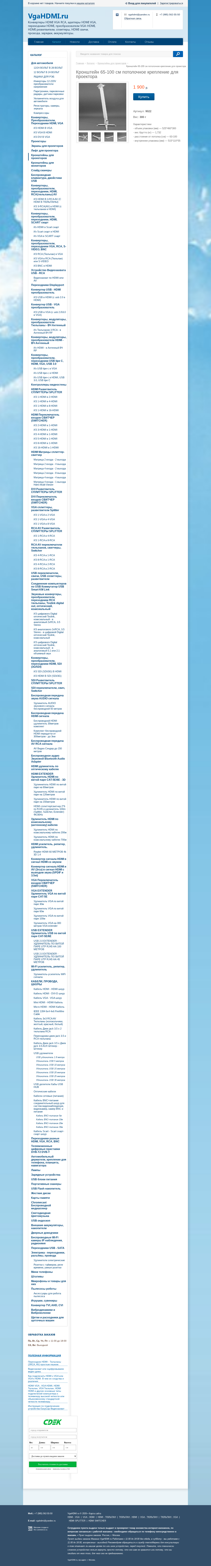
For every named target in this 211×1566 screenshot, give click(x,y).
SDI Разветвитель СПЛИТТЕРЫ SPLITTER (46, 682)
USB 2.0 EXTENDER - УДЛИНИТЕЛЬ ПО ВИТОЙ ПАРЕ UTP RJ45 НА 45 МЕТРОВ (49, 957)
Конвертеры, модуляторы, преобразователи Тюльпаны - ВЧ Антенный (48, 322)
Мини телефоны (42, 1272)
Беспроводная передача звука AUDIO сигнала (47, 697)
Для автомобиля (42, 63)
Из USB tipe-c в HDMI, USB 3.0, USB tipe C (49, 379)
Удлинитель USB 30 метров (50, 1080)
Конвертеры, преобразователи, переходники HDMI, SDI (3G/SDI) (46, 662)
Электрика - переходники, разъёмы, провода (48, 1254)
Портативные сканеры (46, 1184)
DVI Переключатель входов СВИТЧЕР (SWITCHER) (44, 499)
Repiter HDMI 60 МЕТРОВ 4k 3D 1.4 (50, 853)
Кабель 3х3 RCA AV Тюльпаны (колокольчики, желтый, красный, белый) (48, 1021)
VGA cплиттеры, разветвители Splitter (45, 509)
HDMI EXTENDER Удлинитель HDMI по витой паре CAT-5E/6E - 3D (48, 776)
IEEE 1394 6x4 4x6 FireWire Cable (49, 1012)
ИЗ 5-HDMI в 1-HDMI (45, 438)
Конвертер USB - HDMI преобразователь (46, 291)
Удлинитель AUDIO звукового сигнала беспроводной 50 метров (48, 706)
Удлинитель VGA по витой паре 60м (48, 910)
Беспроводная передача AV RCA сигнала (47, 742)
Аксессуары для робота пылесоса (47, 1295)
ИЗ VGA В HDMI (43, 132)
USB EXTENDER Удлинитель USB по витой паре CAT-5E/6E (48, 933)
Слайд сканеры (41, 170)
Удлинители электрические (49, 1260)
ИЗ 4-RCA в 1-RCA (44, 555)
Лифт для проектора (44, 150)
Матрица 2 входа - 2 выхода (50, 459)
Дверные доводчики (44, 1232)
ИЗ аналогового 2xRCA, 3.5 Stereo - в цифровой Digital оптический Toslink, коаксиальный (49, 633)
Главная (39, 41)
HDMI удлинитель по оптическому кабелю (45, 768)
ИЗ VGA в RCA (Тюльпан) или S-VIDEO (48, 260)
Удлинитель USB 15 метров (50, 1068)
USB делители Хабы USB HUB (48, 1085)
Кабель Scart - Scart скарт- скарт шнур (49, 1132)
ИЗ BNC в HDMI (43, 265)
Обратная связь (132, 18)
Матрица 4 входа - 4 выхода (50, 477)
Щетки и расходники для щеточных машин (47, 1319)
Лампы (35, 1170)
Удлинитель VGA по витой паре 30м (48, 902)
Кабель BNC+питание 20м (49, 1123)
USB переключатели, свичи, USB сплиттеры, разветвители (46, 576)
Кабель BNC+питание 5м (49, 1115)
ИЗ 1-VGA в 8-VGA (44, 523)
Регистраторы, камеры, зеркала (47, 107)
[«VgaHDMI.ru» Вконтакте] (117, 14)
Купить (143, 97)
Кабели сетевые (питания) (49, 1095)
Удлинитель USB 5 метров (50, 1061)
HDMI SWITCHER (97, 1520)
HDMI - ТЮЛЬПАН (107, 1517)
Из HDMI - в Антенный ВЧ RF (48, 349)
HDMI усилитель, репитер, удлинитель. (48, 845)
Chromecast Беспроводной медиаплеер (41, 1205)
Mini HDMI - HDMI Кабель (48, 1002)
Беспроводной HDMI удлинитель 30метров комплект (46, 723)
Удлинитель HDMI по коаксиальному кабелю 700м (50, 838)
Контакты (130, 41)
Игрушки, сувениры (44, 1300)
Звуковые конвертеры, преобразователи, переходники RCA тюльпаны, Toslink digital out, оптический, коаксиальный (47, 601)
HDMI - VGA (74, 1517)
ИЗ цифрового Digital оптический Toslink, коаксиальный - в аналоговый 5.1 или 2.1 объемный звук (47, 648)
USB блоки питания (44, 1179)
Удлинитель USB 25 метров (50, 1076)
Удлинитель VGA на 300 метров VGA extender (47, 924)
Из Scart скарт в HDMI (46, 231)
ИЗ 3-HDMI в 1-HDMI (45, 429)
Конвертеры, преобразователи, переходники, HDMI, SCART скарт (44, 218)
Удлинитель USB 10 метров (50, 1065)
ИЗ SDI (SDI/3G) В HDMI (47, 671)
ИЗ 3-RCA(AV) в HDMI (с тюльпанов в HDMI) (48, 208)
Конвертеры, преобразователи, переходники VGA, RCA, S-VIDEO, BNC (48, 245)
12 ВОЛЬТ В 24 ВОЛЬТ (46, 72)
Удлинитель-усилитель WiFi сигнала (50, 975)
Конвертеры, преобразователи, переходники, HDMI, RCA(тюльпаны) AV (44, 190)
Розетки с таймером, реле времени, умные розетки (48, 1266)
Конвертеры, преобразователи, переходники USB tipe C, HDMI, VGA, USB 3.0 (47, 359)
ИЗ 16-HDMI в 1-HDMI (46, 447)
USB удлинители (43, 1053)
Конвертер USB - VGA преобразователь (45, 306)
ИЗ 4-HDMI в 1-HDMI (45, 434)
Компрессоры (41, 113)
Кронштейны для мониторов (42, 164)
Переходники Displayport (47, 285)
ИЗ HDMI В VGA (43, 128)
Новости (75, 41)
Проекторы (38, 141)
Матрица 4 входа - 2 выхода (50, 468)
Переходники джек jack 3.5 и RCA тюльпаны (50, 1037)
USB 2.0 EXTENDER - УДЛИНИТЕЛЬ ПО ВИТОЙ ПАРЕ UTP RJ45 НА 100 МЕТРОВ (49, 945)
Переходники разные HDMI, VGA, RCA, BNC (45, 1140)
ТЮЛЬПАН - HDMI (128, 1517)
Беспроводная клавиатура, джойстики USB (46, 178)
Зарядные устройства (45, 1174)
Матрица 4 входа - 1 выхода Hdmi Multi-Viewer (50, 483)
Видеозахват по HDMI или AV (48, 279)
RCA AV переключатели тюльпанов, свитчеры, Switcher (46, 547)
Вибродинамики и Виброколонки (43, 1311)
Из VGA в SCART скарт (47, 236)
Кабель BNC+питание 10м (49, 1119)
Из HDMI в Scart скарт (46, 227)
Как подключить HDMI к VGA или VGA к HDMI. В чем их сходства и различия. (46, 1379)
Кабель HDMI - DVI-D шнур (49, 993)
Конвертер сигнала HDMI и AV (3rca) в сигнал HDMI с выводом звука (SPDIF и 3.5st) (48, 871)
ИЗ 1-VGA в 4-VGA (44, 519)
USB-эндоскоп (40, 1220)
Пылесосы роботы (43, 1288)
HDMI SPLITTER (77, 1520)
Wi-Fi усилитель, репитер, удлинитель (48, 968)
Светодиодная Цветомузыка (40, 1214)
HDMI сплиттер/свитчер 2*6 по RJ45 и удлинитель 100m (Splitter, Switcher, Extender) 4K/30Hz (50, 810)
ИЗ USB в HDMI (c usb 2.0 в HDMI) (49, 298)
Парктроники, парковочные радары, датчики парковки (49, 92)
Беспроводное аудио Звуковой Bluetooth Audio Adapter (48, 758)
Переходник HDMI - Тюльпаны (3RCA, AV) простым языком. (44, 1363)
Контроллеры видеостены (48, 384)
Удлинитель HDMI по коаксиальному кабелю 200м (50, 831)
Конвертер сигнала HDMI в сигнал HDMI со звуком (48, 860)
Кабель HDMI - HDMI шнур (49, 989)
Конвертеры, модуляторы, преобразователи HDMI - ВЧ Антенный (48, 340)
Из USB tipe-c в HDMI (46, 373)
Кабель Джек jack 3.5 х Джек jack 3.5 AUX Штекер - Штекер (50, 1046)
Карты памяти (40, 1197)
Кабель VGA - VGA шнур (48, 997)
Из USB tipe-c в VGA (45, 368)
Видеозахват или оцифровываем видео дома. (46, 1370)
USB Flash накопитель (46, 1188)
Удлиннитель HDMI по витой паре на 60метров (50, 786)
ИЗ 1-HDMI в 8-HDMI (45, 405)
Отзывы (149, 41)
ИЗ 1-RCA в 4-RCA (44, 535)
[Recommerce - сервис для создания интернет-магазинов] (30, 1530)
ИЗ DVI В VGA (42, 136)
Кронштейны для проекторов (42, 157)
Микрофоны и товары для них (48, 1283)
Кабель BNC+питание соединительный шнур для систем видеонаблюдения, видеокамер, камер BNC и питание (49, 1106)
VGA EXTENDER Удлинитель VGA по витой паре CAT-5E (48, 893)
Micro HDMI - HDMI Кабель (49, 1006)
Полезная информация (44, 1355)
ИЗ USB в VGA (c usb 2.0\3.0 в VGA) (50, 313)
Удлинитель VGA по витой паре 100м (48, 917)
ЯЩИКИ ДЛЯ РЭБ (44, 76)
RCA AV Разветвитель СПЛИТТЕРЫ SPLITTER (46, 530)
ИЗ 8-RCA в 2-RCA (44, 568)
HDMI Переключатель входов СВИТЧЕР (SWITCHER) (45, 417)
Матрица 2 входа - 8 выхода (50, 473)
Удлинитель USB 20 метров (50, 1072)
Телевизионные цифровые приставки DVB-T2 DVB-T (45, 1149)
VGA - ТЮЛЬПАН (148, 1517)
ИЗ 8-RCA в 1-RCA (44, 559)
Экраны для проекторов (47, 146)
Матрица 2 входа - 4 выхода (50, 464)
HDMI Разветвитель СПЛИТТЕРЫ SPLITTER (46, 391)
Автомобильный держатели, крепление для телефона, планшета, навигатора (48, 1161)
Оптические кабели (45, 1091)
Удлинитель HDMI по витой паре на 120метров (49, 793)
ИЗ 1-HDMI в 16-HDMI (46, 410)
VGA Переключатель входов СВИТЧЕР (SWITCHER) (44, 883)
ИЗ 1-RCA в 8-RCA (44, 540)
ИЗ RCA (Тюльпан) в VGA (48, 254)
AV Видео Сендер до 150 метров (48, 750)
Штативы (37, 1276)
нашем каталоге (85, 3)
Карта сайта (95, 1513)
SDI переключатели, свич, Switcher (48, 689)
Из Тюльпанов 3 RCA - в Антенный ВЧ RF (47, 331)
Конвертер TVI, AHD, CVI (47, 1305)
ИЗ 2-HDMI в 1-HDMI (45, 425)
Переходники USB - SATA (47, 1248)
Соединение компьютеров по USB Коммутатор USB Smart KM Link (48, 586)
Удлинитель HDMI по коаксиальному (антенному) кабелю (44, 822)
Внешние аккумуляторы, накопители (47, 1227)
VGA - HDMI (89, 1517)
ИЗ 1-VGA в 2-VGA (44, 514)
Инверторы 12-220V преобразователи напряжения (45, 84)
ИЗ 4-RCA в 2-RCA (44, 564)
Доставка (94, 41)
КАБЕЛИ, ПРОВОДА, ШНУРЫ (44, 983)
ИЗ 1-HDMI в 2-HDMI (45, 396)
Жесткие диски (41, 1193)
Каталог (56, 41)
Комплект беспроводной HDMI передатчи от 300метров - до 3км (47, 733)
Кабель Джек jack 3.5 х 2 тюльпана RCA (47, 1030)
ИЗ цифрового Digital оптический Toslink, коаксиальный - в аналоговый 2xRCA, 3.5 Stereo (47, 619)
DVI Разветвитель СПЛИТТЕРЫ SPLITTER (46, 490)
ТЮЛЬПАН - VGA (169, 1517)
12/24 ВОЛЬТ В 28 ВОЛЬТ (48, 67)
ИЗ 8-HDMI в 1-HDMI (45, 443)
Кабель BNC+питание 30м (49, 1127)
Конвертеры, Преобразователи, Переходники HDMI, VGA (47, 120)
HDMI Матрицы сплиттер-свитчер (47, 453)
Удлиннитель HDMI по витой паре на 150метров (50, 800)
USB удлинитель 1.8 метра (50, 1057)
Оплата (112, 41)
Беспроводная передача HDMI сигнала (47, 715)
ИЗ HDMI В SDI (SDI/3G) (47, 675)
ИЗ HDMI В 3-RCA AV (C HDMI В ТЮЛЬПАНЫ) (47, 200)
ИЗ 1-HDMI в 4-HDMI (45, 401)
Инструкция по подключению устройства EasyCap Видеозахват (46, 1407)
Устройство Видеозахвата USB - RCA (48, 272)
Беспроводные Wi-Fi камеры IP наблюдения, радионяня (46, 1240)
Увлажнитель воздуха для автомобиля (49, 100)
